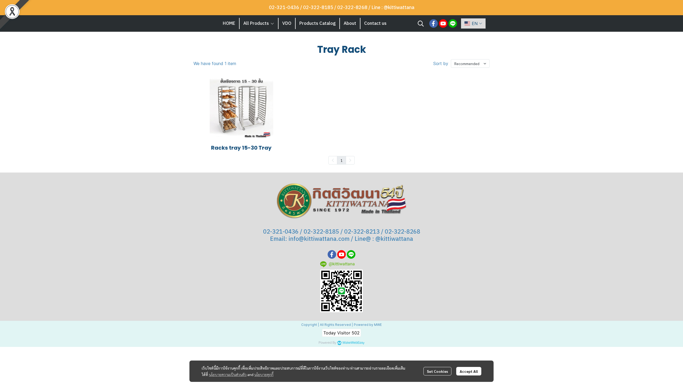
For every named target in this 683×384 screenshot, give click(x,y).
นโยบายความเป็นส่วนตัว (228, 374)
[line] (452, 23)
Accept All (469, 371)
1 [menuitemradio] (341, 160)
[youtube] (443, 23)
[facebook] (433, 23)
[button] (420, 23)
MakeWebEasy (353, 343)
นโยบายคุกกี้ (263, 374)
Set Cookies (437, 371)
